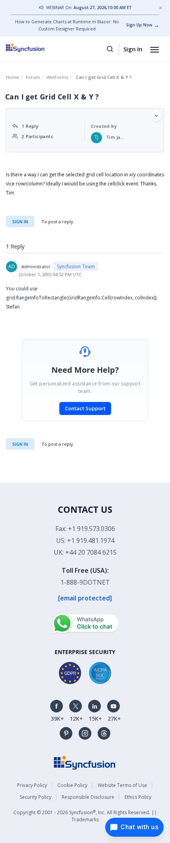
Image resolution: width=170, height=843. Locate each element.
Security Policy (35, 797)
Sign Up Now (139, 25)
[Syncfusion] (85, 762)
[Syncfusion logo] (34, 47)
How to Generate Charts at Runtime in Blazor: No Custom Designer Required (67, 25)
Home (12, 77)
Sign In (132, 49)
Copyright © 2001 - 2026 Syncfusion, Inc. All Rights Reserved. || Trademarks (85, 816)
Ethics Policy (138, 797)
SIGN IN (20, 444)
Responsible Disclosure (88, 797)
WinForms (57, 77)
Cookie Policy (72, 785)
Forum (33, 77)
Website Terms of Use (122, 785)
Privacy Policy (32, 785)
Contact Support (85, 408)
